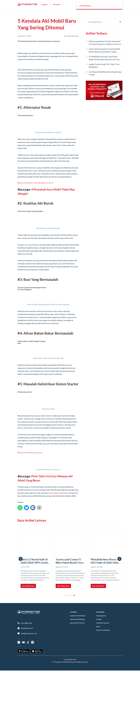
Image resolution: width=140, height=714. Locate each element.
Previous (21, 559)
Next (119, 559)
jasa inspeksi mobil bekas (58, 493)
